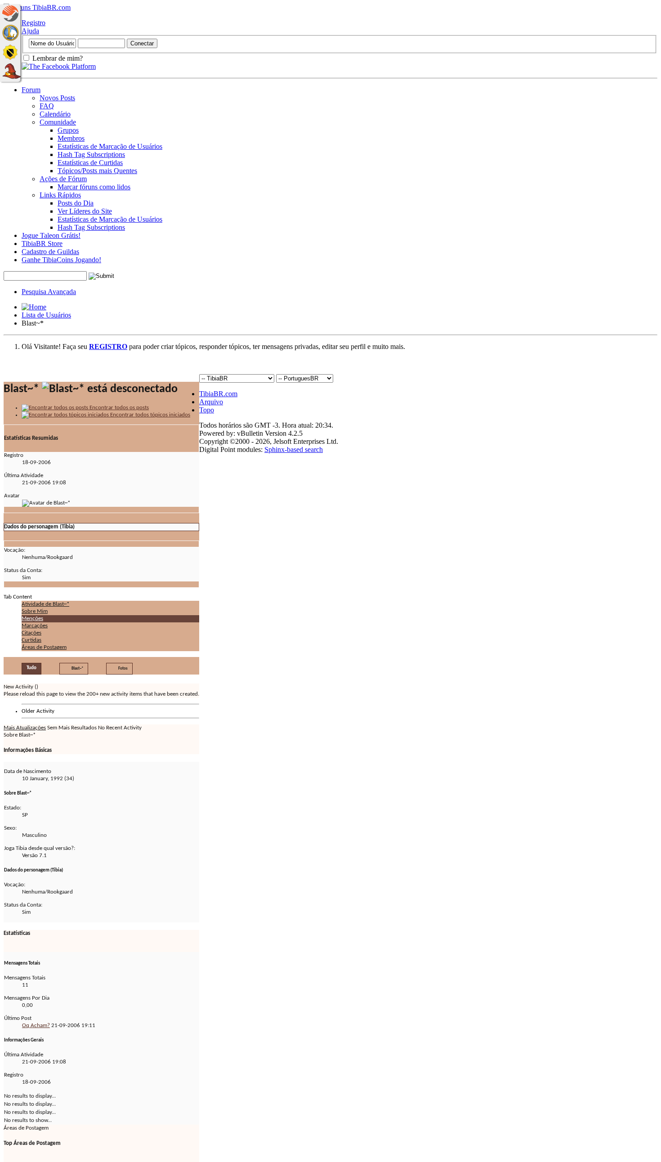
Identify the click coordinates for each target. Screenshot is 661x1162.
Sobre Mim (35, 611)
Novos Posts (57, 98)
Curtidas (31, 640)
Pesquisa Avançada (49, 291)
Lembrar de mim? (57, 58)
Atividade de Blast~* (45, 604)
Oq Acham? (36, 1025)
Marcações (35, 626)
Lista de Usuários (46, 315)
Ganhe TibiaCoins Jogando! (61, 260)
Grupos (68, 130)
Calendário (55, 114)
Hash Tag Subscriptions (91, 154)
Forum (31, 90)
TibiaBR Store (42, 243)
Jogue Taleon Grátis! (51, 235)
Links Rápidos (60, 195)
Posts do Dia (76, 203)
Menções (32, 618)
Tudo (31, 668)
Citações (31, 633)
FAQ (47, 106)
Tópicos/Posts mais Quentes (97, 170)
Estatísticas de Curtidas (90, 162)
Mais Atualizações (25, 728)
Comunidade (58, 122)
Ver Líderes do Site (85, 211)
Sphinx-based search (293, 449)
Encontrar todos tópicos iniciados (149, 415)
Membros (71, 138)
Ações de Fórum (63, 179)
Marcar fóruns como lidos (94, 187)
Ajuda (30, 31)
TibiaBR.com (218, 394)
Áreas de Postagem (44, 647)
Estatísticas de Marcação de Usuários (110, 146)
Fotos (123, 668)
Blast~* (77, 668)
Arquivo (211, 402)
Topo (206, 410)
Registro (33, 23)
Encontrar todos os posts (118, 408)
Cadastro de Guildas (50, 251)
